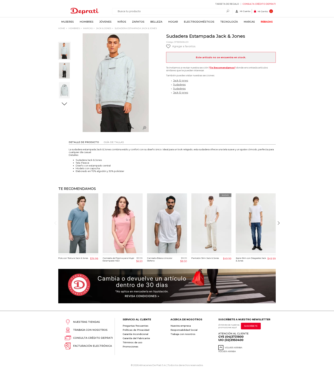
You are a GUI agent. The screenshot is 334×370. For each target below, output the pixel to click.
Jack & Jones (103, 28)
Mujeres (67, 21)
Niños (121, 21)
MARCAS (88, 28)
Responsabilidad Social (183, 329)
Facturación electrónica (92, 345)
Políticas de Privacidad (136, 329)
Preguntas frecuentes (135, 325)
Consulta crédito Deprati (259, 4)
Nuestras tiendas (86, 321)
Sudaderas (179, 84)
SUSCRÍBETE (251, 326)
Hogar (173, 21)
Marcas (249, 21)
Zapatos (138, 21)
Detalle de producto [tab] (84, 142)
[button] (64, 104)
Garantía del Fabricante (136, 338)
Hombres (86, 21)
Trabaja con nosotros (90, 329)
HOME (61, 28)
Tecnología (229, 21)
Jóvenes (105, 21)
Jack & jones (180, 80)
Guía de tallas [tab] (114, 142)
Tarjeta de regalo (227, 4)
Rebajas (267, 21)
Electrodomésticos (199, 21)
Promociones (130, 346)
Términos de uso (132, 342)
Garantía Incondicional (135, 334)
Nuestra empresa (180, 325)
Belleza (156, 21)
